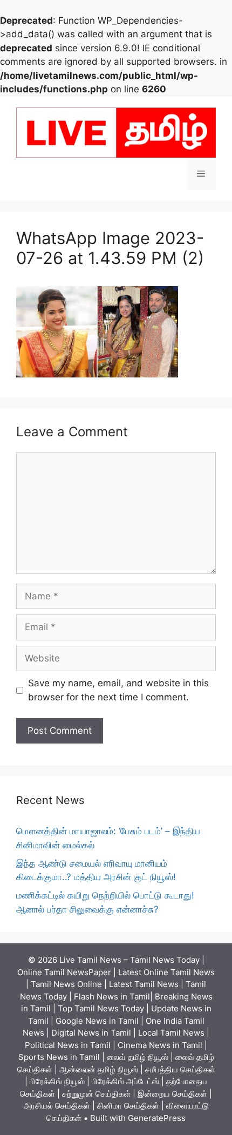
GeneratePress (157, 1118)
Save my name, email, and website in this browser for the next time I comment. (118, 690)
